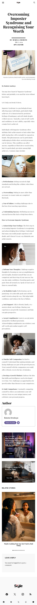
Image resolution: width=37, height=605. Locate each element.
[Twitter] (15, 593)
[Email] (18, 422)
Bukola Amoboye (20, 40)
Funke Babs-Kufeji (13, 473)
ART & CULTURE (18, 45)
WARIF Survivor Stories (18, 544)
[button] (13, 550)
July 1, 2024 (18, 448)
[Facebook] (7, 593)
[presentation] (5, 520)
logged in (17, 563)
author (9, 448)
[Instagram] (23, 593)
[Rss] (30, 593)
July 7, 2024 (19, 42)
